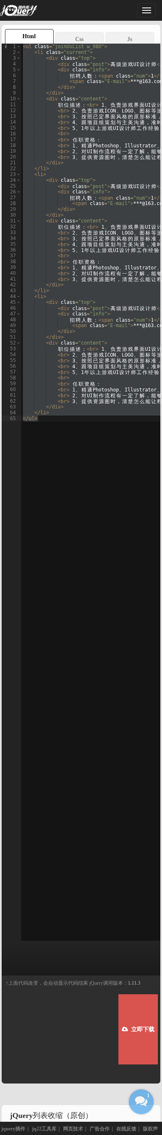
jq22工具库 (44, 1129)
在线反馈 (126, 1129)
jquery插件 (13, 1129)
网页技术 (73, 1129)
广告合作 (100, 1129)
